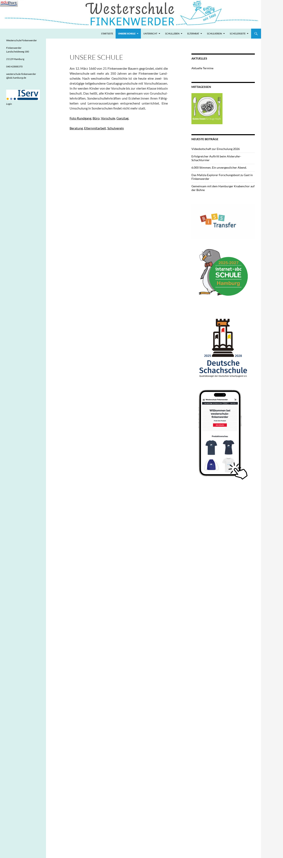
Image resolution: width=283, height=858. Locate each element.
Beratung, (76, 128)
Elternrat (193, 33)
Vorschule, (108, 118)
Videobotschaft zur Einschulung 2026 (215, 149)
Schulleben (172, 33)
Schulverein (214, 33)
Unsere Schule (126, 33)
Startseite (107, 33)
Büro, (96, 118)
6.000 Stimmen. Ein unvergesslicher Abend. (219, 167)
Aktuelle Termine (202, 68)
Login (9, 103)
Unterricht (150, 33)
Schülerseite (238, 33)
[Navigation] (9, 3)
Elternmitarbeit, (95, 128)
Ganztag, (122, 118)
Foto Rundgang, (81, 118)
